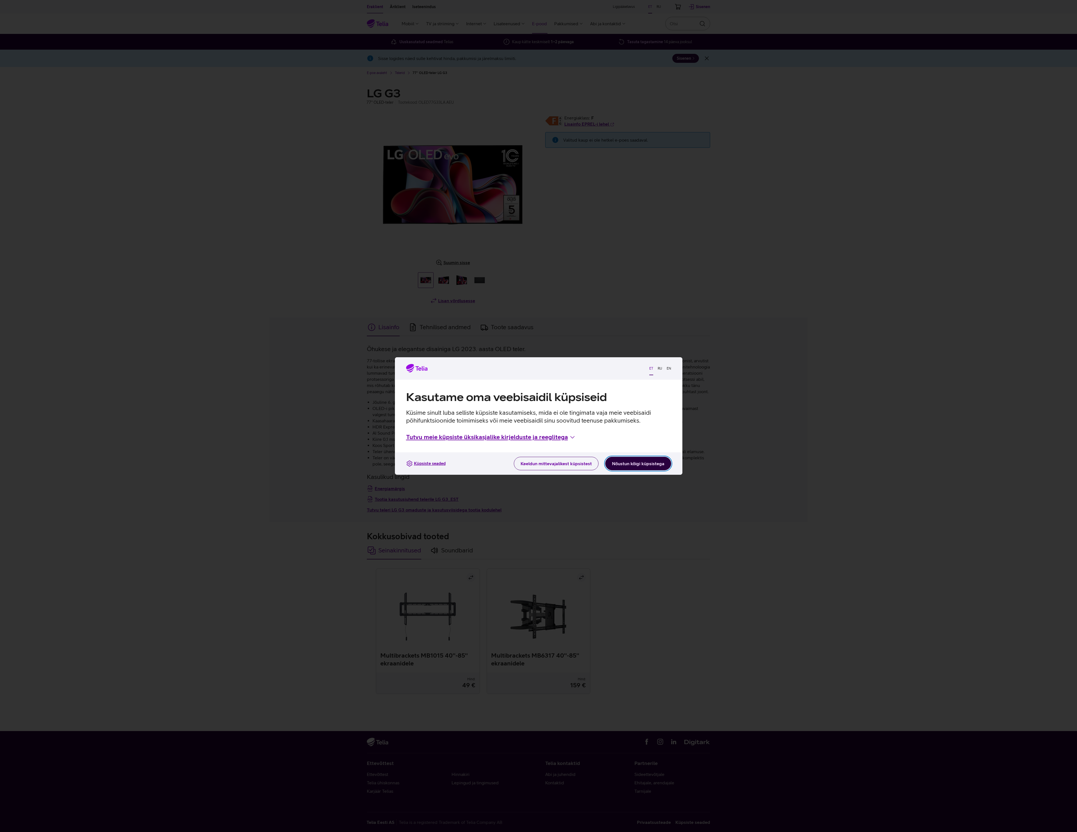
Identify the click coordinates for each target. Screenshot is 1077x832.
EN (669, 368)
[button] (491, 437)
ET (651, 368)
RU (660, 368)
